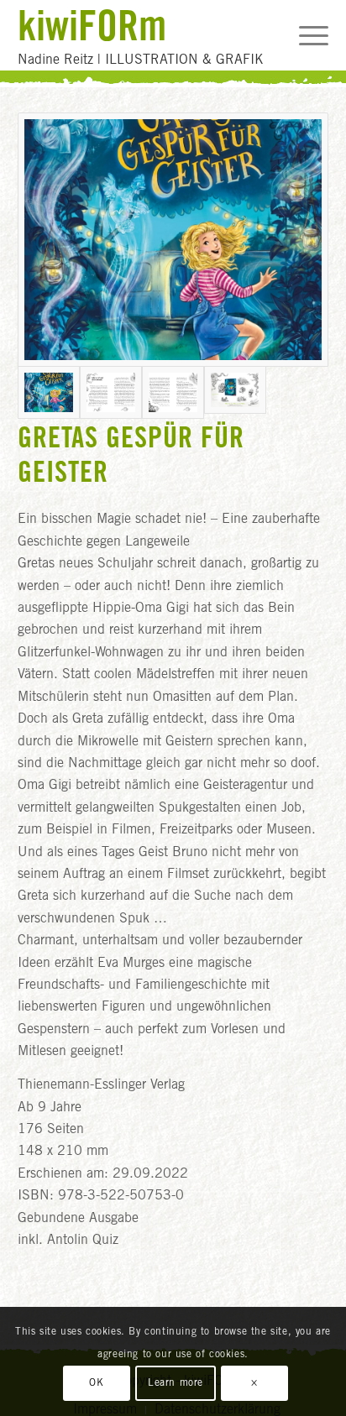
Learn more (175, 1383)
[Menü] (305, 35)
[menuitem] (305, 35)
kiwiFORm (92, 25)
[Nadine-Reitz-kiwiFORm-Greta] (235, 392)
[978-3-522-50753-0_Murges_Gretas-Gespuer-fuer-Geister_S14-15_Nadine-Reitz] (173, 392)
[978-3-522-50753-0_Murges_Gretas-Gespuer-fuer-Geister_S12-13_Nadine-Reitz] (111, 392)
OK (96, 1383)
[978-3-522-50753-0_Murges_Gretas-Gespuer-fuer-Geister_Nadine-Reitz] (173, 239)
